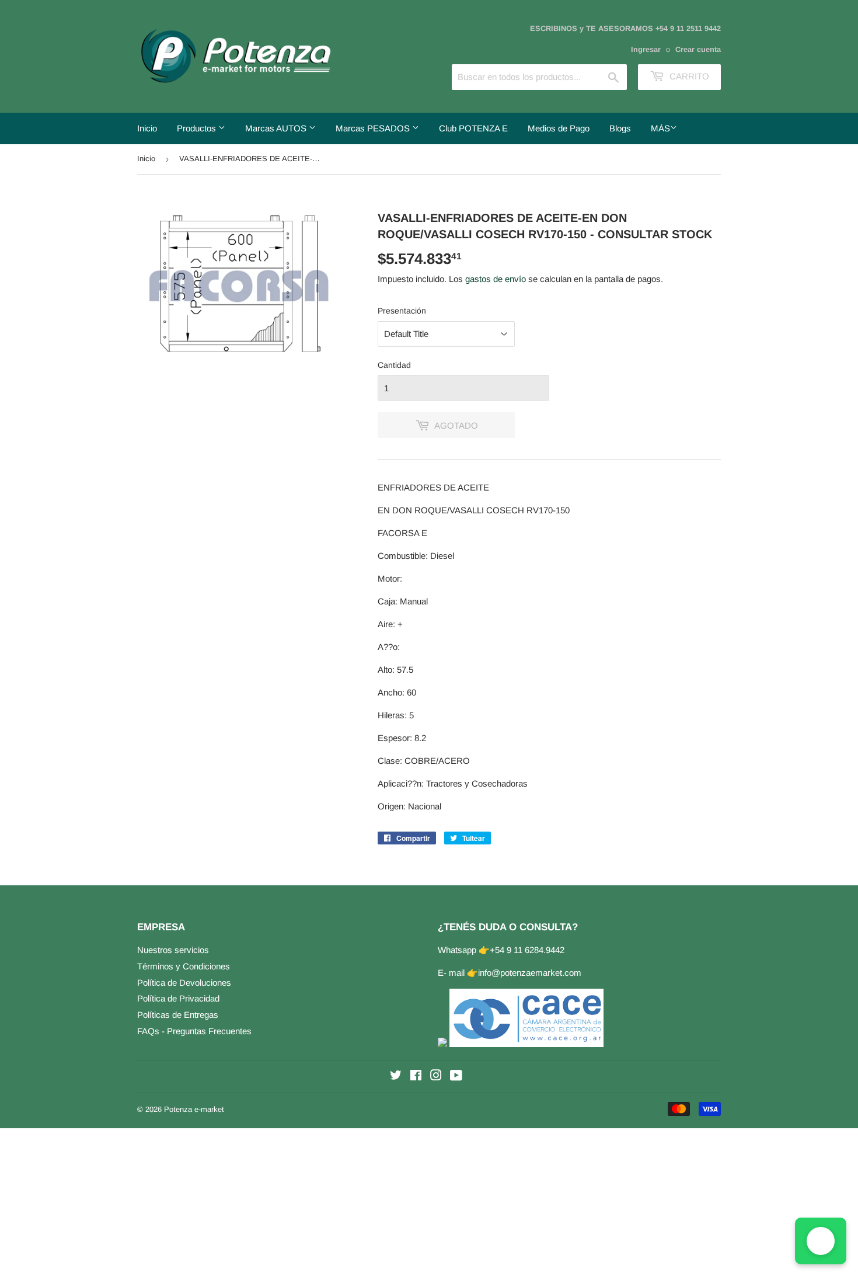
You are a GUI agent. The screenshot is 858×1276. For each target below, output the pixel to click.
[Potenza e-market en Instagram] (436, 1077)
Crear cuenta (698, 49)
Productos (197, 128)
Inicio (147, 128)
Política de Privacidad (178, 998)
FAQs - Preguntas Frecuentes (194, 1031)
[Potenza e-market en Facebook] (416, 1077)
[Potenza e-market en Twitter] (396, 1077)
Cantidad (394, 365)
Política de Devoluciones (184, 983)
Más (660, 128)
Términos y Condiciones (183, 966)
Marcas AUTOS (277, 128)
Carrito (688, 76)
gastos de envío (495, 279)
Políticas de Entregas (177, 1015)
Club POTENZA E (473, 128)
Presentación (402, 310)
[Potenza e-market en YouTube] (456, 1077)
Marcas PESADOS (374, 128)
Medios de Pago (559, 128)
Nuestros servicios (173, 950)
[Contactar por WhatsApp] (820, 1241)
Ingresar (646, 49)
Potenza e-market (194, 1109)
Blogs (620, 128)
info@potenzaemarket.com (529, 973)
